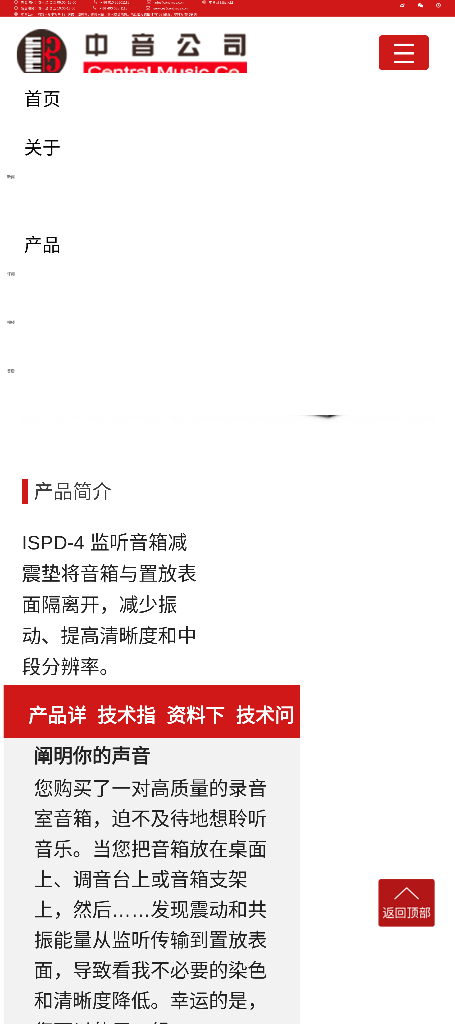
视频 (42, 342)
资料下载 (196, 721)
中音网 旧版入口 (221, 2)
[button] (420, 5)
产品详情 (57, 721)
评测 (42, 293)
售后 (42, 390)
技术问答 (265, 721)
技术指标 (127, 721)
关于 (42, 148)
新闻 (42, 196)
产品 (42, 245)
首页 (42, 99)
